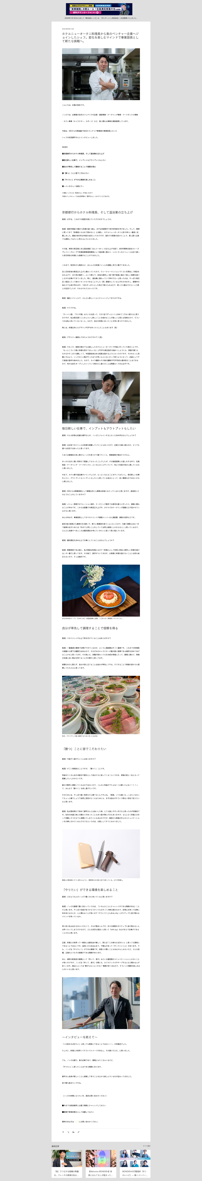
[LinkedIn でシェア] (73, 1132)
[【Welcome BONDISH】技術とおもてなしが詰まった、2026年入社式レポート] (101, 1158)
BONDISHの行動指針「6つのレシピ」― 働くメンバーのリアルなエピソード (135, 1173)
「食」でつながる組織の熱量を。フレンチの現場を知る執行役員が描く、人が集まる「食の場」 (66, 1173)
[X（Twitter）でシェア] (68, 1132)
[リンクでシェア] (79, 1132)
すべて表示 (146, 1146)
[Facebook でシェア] (63, 1132)
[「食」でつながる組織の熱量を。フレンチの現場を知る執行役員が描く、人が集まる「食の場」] (67, 1158)
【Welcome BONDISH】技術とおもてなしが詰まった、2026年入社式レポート (100, 1173)
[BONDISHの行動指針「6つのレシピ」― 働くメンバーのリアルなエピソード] (135, 1158)
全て (53, 15)
